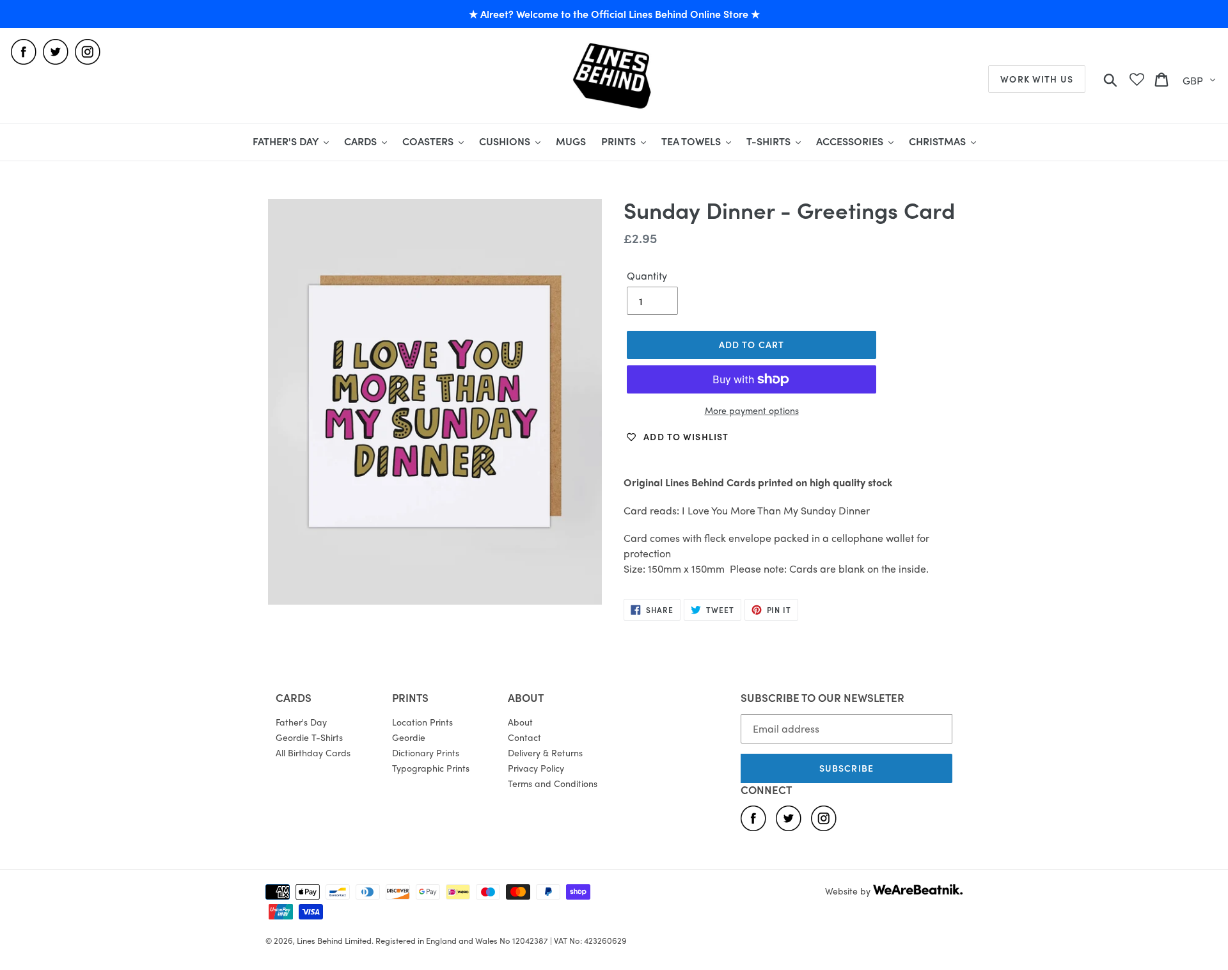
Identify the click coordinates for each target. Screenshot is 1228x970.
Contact (524, 737)
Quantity (647, 275)
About (520, 721)
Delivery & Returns (545, 752)
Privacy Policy (536, 767)
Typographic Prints (430, 767)
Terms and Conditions (552, 783)
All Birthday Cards (313, 752)
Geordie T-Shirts (309, 737)
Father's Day (301, 721)
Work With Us (1036, 78)
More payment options (752, 410)
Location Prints (422, 721)
